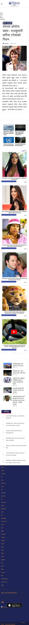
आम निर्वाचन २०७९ (4, 582)
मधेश (2, 515)
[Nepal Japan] (14, 3)
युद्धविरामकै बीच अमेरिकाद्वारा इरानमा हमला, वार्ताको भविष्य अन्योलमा (8, 133)
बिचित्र (2, 547)
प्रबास (2, 486)
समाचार (2, 467)
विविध (2, 575)
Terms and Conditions (10, 624)
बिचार (2, 489)
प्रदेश (2, 512)
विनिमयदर (1, 17)
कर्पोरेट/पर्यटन (3, 508)
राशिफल (1, 14)
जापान (2, 480)
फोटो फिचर (3, 496)
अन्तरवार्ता (2, 537)
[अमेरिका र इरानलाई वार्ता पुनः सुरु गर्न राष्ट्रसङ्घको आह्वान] (8, 142)
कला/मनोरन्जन (3, 502)
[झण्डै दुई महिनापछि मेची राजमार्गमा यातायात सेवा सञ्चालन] (7, 392)
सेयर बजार (3, 572)
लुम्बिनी (2, 531)
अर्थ (1, 477)
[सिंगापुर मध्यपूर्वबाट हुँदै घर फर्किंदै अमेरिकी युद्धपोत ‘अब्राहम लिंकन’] (20, 130)
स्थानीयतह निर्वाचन (4, 578)
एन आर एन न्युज (4, 521)
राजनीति (2, 470)
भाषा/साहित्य (3, 534)
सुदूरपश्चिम (3, 559)
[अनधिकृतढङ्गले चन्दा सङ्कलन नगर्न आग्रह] (7, 368)
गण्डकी (2, 556)
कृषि (2, 563)
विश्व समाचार (7, 23)
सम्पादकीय (3, 540)
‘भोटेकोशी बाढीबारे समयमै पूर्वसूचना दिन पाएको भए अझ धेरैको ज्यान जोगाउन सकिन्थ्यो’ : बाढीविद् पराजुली (19, 400)
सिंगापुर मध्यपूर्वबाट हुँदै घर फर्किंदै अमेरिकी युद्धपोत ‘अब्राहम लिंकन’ (19, 133)
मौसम (1, 16)
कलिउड (2, 505)
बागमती (2, 553)
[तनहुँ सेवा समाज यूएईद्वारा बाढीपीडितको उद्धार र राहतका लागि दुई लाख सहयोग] (7, 382)
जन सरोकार (3, 473)
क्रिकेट (2, 569)
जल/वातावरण (3, 492)
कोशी (2, 527)
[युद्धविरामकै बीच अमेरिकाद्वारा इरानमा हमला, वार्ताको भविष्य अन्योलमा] (8, 130)
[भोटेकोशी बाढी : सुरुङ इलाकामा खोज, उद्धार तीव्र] (7, 375)
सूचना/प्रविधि (3, 518)
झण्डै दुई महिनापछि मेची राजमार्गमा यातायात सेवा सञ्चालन (18, 390)
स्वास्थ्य (2, 550)
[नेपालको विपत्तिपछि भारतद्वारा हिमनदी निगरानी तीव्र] (20, 142)
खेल (2, 499)
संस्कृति (2, 585)
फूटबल (2, 566)
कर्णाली (2, 524)
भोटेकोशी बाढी (2, 19)
